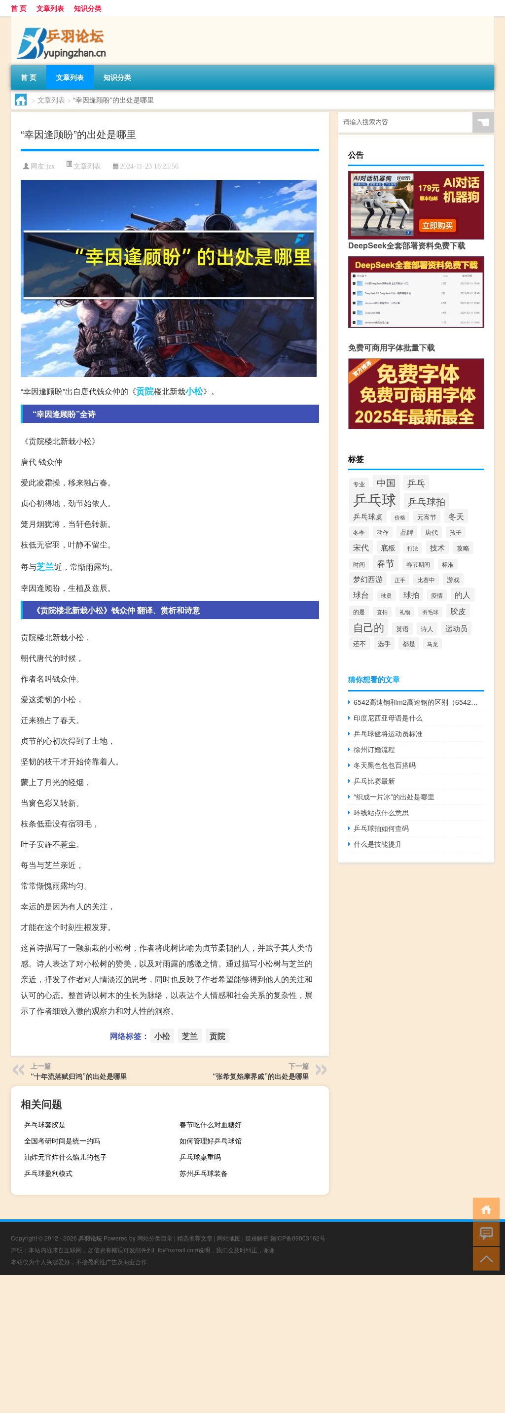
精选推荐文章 (195, 1238)
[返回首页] (484, 1209)
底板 (388, 547)
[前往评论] (484, 1233)
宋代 (361, 547)
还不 (359, 643)
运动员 (456, 628)
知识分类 (88, 8)
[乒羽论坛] (62, 19)
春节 (386, 562)
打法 (412, 548)
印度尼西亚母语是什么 (388, 718)
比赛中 (426, 579)
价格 (400, 517)
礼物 (404, 612)
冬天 (456, 516)
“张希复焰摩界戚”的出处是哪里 (261, 1076)
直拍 (382, 612)
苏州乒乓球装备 (204, 1173)
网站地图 (229, 1238)
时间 (359, 564)
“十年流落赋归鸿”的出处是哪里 (79, 1076)
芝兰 (45, 566)
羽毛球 (430, 612)
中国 (386, 482)
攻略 (463, 547)
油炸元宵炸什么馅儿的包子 (65, 1157)
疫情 (437, 595)
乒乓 (416, 482)
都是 (408, 643)
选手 (384, 643)
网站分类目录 (155, 1238)
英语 (402, 628)
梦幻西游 (368, 579)
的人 (462, 594)
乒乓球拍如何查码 (381, 828)
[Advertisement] (252, 1344)
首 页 (19, 8)
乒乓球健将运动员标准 (388, 733)
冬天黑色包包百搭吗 (385, 765)
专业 (359, 484)
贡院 (145, 390)
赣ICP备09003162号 (297, 1238)
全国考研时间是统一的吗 (62, 1140)
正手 (400, 580)
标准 (448, 564)
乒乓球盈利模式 (48, 1173)
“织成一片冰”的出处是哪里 (394, 796)
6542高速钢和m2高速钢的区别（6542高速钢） (419, 702)
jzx (50, 166)
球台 (361, 594)
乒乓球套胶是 (45, 1124)
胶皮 (458, 610)
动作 (383, 532)
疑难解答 (257, 1238)
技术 (437, 547)
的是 (359, 611)
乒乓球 (374, 498)
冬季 (359, 532)
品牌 (406, 532)
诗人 (427, 628)
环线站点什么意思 (381, 812)
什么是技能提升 (378, 844)
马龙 (432, 644)
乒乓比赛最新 (374, 781)
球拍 (411, 594)
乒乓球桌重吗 (200, 1157)
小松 (194, 390)
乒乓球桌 (368, 516)
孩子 (456, 532)
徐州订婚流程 (374, 749)
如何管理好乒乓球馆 (211, 1140)
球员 (386, 595)
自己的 (368, 627)
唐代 (431, 532)
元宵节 (426, 516)
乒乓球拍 (426, 501)
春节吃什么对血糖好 (211, 1124)
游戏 (453, 579)
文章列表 (50, 8)
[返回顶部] (484, 1258)
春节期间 (418, 564)
